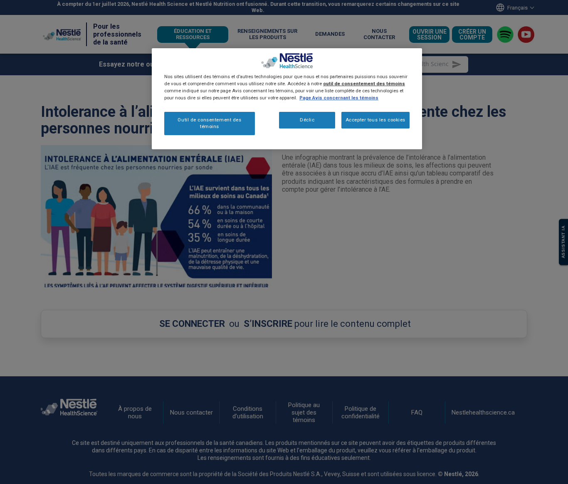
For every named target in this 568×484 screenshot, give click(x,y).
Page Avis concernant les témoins (338, 98)
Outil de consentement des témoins (209, 123)
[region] (287, 98)
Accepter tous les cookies (375, 120)
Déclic (307, 120)
